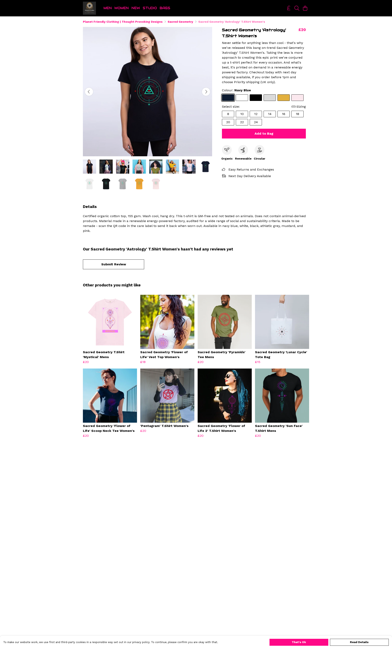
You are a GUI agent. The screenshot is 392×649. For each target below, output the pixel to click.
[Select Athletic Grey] (270, 97)
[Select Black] (256, 97)
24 (256, 122)
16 (283, 114)
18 (297, 114)
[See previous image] (89, 92)
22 (242, 122)
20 (228, 122)
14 (270, 114)
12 (255, 114)
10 (242, 114)
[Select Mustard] (283, 97)
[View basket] (305, 8)
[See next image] (206, 92)
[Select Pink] (297, 97)
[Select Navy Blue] (228, 97)
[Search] (297, 8)
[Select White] (242, 97)
